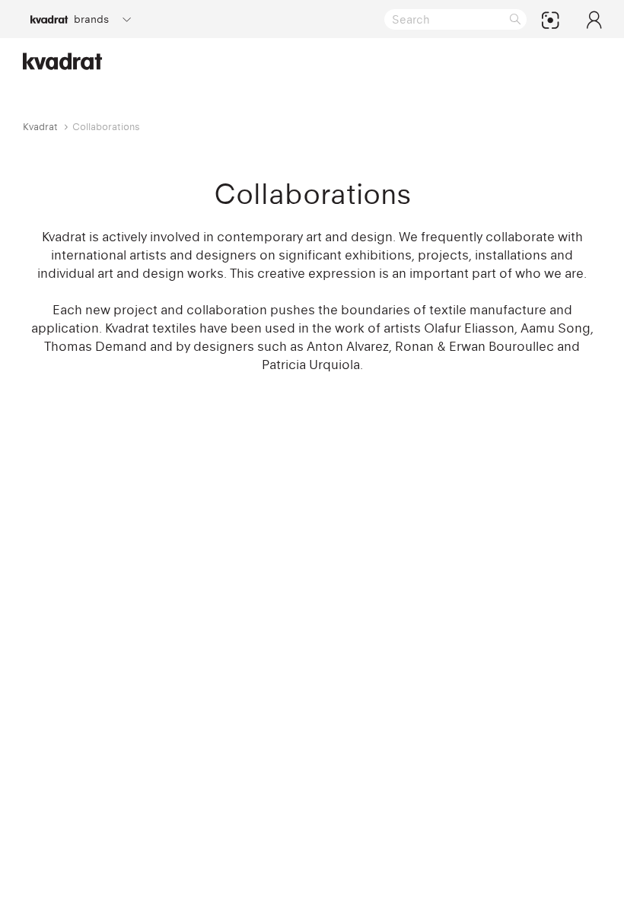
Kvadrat (40, 126)
